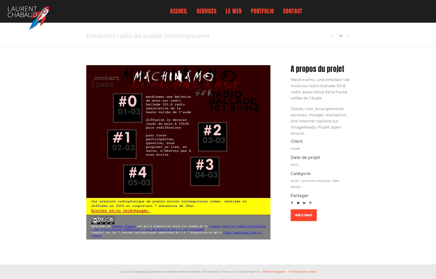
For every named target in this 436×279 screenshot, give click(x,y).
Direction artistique (316, 181)
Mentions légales (274, 271)
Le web (234, 11)
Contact (292, 11)
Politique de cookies (303, 271)
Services (207, 11)
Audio (295, 181)
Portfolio (262, 11)
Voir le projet (303, 215)
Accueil (179, 11)
